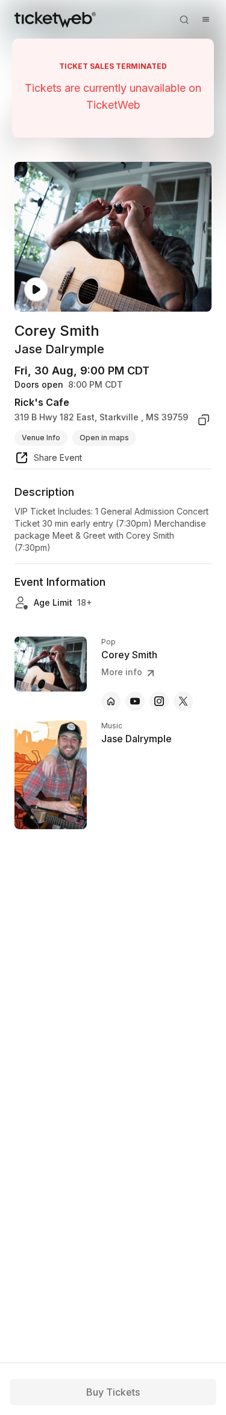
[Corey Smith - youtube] (135, 701)
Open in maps (104, 437)
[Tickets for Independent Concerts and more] (55, 19)
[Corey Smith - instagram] (159, 701)
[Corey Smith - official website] (111, 701)
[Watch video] (36, 289)
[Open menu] (205, 19)
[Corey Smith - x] (183, 701)
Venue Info (41, 437)
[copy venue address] (204, 420)
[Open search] (184, 19)
